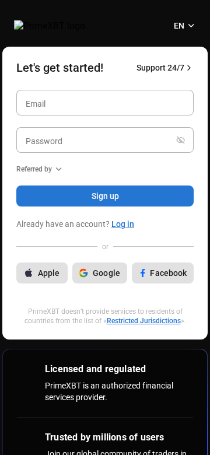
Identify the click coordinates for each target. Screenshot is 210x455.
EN (179, 25)
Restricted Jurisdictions (144, 321)
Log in (122, 224)
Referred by (34, 169)
